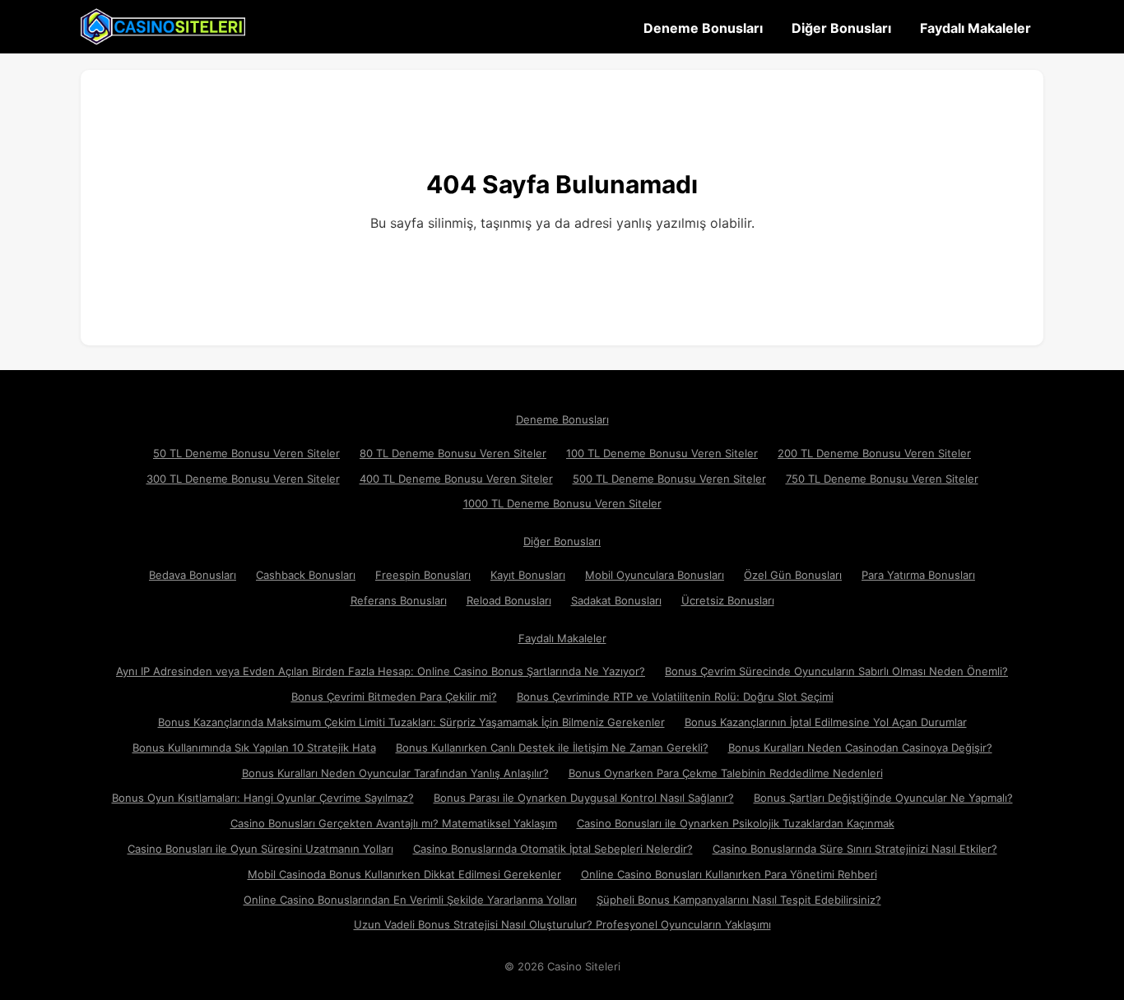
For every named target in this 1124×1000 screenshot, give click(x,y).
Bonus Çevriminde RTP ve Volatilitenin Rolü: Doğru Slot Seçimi (675, 696)
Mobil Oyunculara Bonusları (654, 574)
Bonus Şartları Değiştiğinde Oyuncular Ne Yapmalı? (883, 797)
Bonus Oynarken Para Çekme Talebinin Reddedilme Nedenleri (726, 773)
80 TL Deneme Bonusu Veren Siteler (453, 453)
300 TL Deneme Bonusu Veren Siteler (243, 478)
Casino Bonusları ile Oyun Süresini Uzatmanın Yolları (260, 848)
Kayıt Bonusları (527, 574)
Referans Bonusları (399, 600)
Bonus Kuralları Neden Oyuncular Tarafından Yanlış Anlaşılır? (395, 773)
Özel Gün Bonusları (793, 574)
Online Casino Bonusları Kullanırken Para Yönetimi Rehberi (729, 874)
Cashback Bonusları (305, 574)
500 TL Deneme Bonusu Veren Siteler (669, 478)
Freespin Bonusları (423, 574)
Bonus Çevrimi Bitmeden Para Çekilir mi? (394, 696)
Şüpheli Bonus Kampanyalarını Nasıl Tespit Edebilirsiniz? (739, 899)
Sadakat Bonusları (616, 600)
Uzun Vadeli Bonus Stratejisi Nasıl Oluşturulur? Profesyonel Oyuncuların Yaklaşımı (562, 924)
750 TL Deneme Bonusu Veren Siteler (882, 478)
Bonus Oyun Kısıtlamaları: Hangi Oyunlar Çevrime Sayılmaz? (263, 797)
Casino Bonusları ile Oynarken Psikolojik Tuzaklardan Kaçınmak (735, 823)
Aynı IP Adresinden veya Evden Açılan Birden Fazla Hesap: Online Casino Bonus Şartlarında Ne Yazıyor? (380, 671)
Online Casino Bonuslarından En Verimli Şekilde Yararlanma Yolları (410, 899)
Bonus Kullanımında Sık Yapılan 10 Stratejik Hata (254, 747)
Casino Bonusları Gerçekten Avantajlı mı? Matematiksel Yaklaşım (393, 823)
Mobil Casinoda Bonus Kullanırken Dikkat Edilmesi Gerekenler (404, 874)
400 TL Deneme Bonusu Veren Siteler (456, 478)
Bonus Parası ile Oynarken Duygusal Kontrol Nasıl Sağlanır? (584, 797)
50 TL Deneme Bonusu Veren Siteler (246, 453)
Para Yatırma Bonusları (918, 574)
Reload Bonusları (509, 600)
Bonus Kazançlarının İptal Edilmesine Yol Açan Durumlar (826, 722)
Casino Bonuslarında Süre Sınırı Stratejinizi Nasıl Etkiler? (855, 848)
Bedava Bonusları (192, 574)
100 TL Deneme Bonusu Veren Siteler (662, 453)
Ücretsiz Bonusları (727, 600)
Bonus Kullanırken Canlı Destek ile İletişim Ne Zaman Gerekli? (552, 747)
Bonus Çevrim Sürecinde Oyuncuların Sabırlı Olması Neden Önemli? (836, 671)
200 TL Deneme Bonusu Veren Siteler (874, 453)
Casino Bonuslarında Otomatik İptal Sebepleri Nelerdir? (553, 848)
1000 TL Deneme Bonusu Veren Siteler (562, 503)
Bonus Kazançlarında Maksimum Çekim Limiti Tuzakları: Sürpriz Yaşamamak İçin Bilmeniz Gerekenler (411, 722)
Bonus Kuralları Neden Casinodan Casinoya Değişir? (860, 747)
